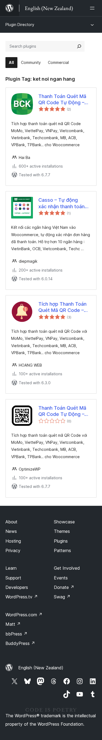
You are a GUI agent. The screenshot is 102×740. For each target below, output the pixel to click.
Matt (13, 624)
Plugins (61, 541)
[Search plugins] (79, 46)
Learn (11, 568)
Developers (16, 587)
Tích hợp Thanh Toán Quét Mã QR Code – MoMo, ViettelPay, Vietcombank (62, 307)
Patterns (62, 550)
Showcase (64, 521)
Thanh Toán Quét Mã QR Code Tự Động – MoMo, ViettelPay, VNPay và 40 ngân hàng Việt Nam (62, 99)
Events (61, 578)
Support (13, 578)
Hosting (13, 541)
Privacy (12, 550)
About (11, 521)
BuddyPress (20, 643)
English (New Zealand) (40, 667)
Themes (62, 531)
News (11, 531)
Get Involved (67, 568)
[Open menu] (93, 8)
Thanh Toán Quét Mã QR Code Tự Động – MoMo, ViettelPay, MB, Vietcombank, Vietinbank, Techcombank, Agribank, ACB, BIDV (64, 411)
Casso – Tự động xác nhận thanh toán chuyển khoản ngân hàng (61, 203)
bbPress (16, 634)
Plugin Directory (19, 24)
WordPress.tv (21, 596)
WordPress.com (23, 614)
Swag (62, 596)
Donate (64, 587)
